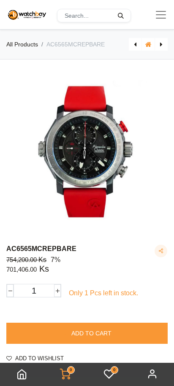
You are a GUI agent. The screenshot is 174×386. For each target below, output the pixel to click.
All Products (22, 44)
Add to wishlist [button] (39, 358)
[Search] (120, 16)
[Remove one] (10, 290)
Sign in (152, 374)
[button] (87, 333)
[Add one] (57, 290)
